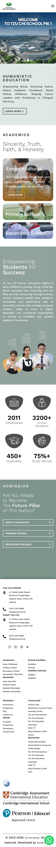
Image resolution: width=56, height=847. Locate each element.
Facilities (32, 664)
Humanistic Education (13, 674)
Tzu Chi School (32, 838)
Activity (31, 668)
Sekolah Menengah (11, 688)
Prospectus (8, 708)
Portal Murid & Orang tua (39, 745)
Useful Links (33, 705)
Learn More (13, 111)
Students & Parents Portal (40, 708)
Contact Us (8, 715)
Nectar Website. (45, 843)
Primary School (16, 533)
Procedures (8, 705)
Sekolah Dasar (9, 685)
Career (31, 735)
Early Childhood (17, 522)
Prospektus (8, 725)
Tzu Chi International (37, 715)
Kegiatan (32, 678)
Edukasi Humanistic (12, 691)
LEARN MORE (15, 194)
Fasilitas (31, 675)
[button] (24, 60)
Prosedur (7, 722)
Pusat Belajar (34, 748)
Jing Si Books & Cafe (37, 731)
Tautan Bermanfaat (37, 742)
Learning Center (35, 711)
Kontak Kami (8, 732)
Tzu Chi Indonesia (36, 718)
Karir (30, 772)
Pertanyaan (8, 728)
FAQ (4, 711)
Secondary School (18, 544)
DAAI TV (32, 728)
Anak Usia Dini (9, 681)
